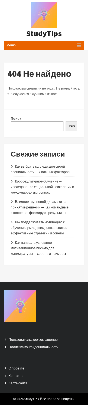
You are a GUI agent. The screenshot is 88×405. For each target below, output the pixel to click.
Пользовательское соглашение (33, 339)
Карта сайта (18, 383)
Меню (11, 45)
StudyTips (44, 33)
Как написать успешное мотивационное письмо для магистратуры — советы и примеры (38, 248)
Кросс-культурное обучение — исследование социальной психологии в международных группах (42, 187)
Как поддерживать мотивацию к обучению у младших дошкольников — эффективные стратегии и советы (41, 227)
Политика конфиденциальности (34, 347)
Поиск (16, 118)
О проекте (16, 368)
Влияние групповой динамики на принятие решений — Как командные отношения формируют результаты (40, 207)
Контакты (16, 376)
